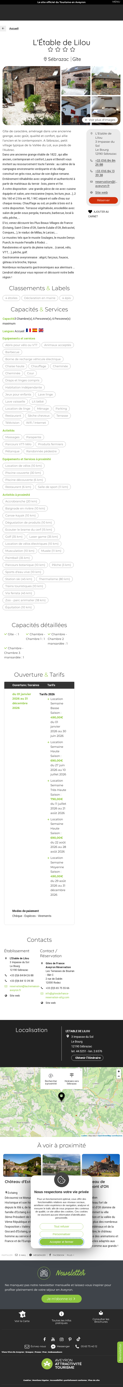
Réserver (103, 200)
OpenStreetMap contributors (110, 1135)
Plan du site (94, 1380)
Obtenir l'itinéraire (88, 1057)
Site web (101, 192)
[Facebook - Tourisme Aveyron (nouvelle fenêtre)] (44, 1339)
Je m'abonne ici (59, 1298)
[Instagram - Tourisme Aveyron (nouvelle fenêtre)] (61, 1339)
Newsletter (120, 1352)
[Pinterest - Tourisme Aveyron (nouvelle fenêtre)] (70, 1339)
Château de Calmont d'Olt (96, 1184)
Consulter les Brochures (101, 1320)
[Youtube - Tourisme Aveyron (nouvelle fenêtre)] (53, 1339)
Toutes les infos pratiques (61, 1321)
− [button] (119, 1076)
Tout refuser (61, 1226)
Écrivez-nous (38, 1346)
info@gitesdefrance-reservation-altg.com (57, 995)
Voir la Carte (22, 1321)
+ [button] (119, 1071)
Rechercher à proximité (51, 1082)
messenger (39, 1255)
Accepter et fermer (61, 1242)
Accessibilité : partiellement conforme (68, 1380)
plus (70, 1255)
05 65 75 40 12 (89, 1346)
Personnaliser (61, 1234)
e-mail (22, 1255)
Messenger (63, 1346)
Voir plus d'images (102, 120)
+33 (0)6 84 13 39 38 (105, 173)
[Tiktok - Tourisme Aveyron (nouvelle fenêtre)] (78, 1339)
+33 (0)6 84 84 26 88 (105, 162)
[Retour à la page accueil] (3, 28)
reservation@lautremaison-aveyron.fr (106, 183)
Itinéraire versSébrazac (72, 1082)
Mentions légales (40, 1380)
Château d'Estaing (21, 1181)
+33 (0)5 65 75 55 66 (57, 988)
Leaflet (84, 1135)
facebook (58, 1255)
